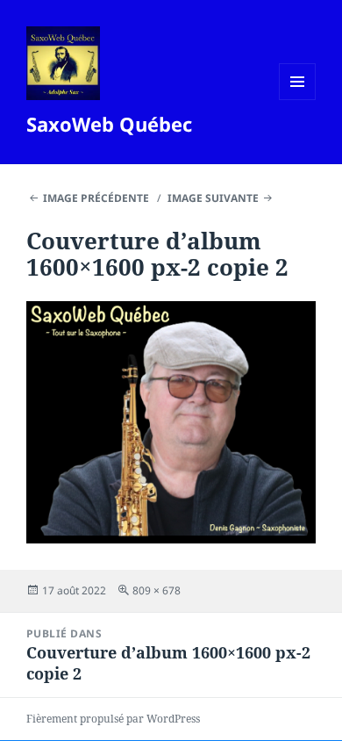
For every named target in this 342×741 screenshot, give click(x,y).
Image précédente (96, 198)
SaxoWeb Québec (109, 124)
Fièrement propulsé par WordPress (113, 718)
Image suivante (213, 198)
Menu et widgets (298, 99)
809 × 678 (156, 590)
